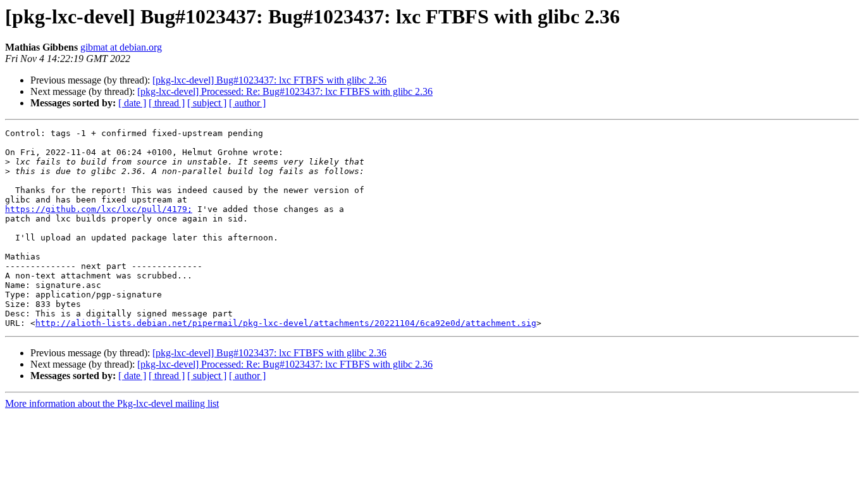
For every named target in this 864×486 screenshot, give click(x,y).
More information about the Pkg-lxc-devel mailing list (112, 403)
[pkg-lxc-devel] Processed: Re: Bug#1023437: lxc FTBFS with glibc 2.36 (285, 91)
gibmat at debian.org (121, 47)
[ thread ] (167, 102)
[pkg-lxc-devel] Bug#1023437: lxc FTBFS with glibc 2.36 (269, 80)
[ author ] (247, 102)
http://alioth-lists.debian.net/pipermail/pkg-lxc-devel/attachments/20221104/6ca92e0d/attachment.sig (285, 323)
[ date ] (132, 102)
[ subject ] (206, 102)
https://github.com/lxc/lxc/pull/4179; (98, 209)
